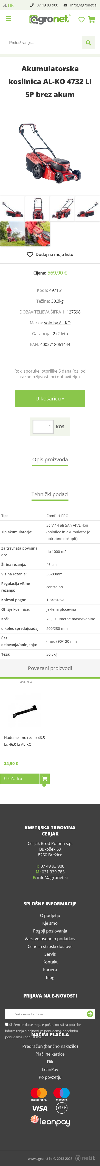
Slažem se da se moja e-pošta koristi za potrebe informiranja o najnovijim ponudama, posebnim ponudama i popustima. (43, 1030)
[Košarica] (90, 19)
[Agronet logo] (50, 19)
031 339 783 (53, 872)
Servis (50, 954)
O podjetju (50, 915)
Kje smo (50, 923)
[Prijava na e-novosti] (90, 1014)
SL (5, 5)
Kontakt (50, 962)
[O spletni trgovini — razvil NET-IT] (85, 1158)
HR (11, 5)
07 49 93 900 (47, 5)
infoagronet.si (83, 5)
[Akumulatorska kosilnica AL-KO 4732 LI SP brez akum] (50, 153)
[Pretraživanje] (88, 42)
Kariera (50, 969)
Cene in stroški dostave (50, 946)
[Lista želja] (82, 19)
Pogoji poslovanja (50, 931)
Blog (50, 977)
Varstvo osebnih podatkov (50, 939)
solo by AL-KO (57, 323)
